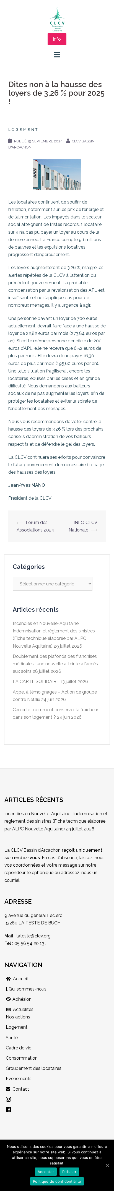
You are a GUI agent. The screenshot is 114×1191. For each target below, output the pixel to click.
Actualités (22, 1009)
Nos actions (18, 1017)
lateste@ (26, 936)
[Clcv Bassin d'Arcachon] (57, 19)
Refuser (69, 1171)
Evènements (19, 1078)
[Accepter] (107, 1165)
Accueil (19, 978)
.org (47, 936)
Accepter (46, 1171)
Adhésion (21, 999)
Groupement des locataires (33, 1068)
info (57, 39)
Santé (12, 1037)
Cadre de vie (18, 1048)
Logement (23, 129)
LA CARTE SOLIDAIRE (36, 681)
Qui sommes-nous (26, 989)
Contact (19, 1089)
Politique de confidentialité (57, 1181)
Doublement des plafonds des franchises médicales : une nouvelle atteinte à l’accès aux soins (55, 664)
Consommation (22, 1058)
